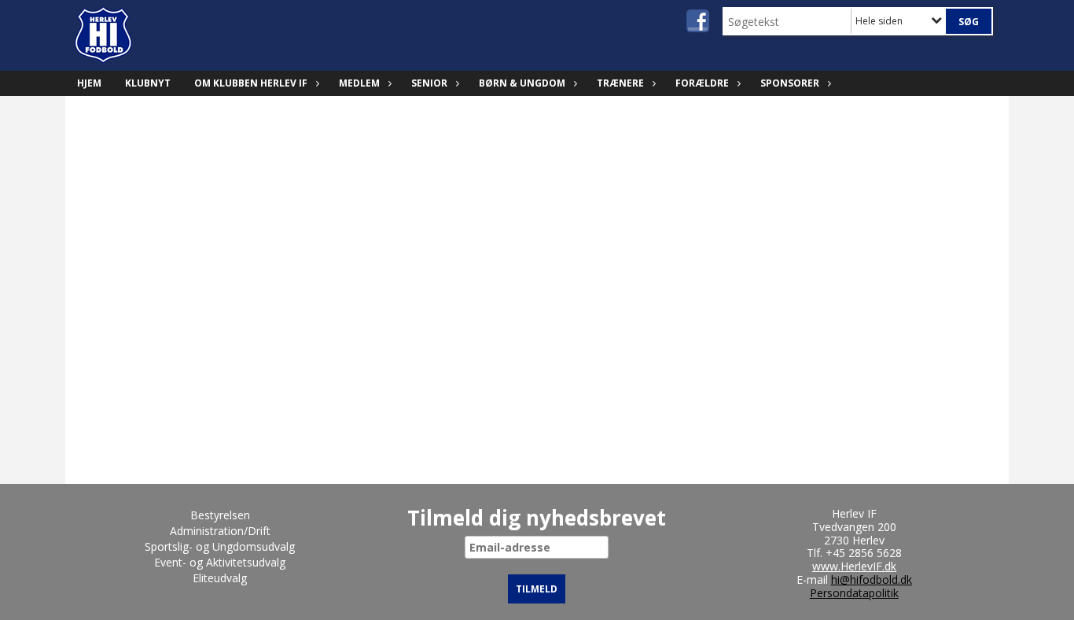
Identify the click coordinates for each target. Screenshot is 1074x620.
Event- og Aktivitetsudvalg (219, 562)
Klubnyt (148, 83)
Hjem (89, 83)
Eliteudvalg (220, 577)
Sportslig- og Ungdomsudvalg (220, 546)
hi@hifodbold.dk (871, 579)
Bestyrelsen (220, 514)
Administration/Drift (220, 530)
